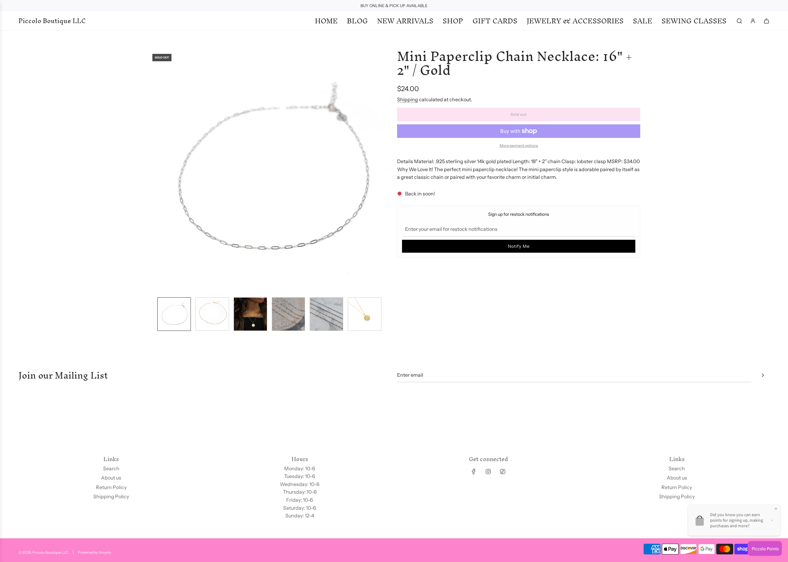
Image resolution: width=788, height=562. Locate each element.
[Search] (739, 21)
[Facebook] (473, 471)
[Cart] (766, 21)
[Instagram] (488, 471)
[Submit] (763, 375)
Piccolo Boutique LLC (52, 21)
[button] (153, 171)
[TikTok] (502, 471)
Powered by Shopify (94, 552)
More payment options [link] (519, 145)
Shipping (407, 99)
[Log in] (753, 21)
